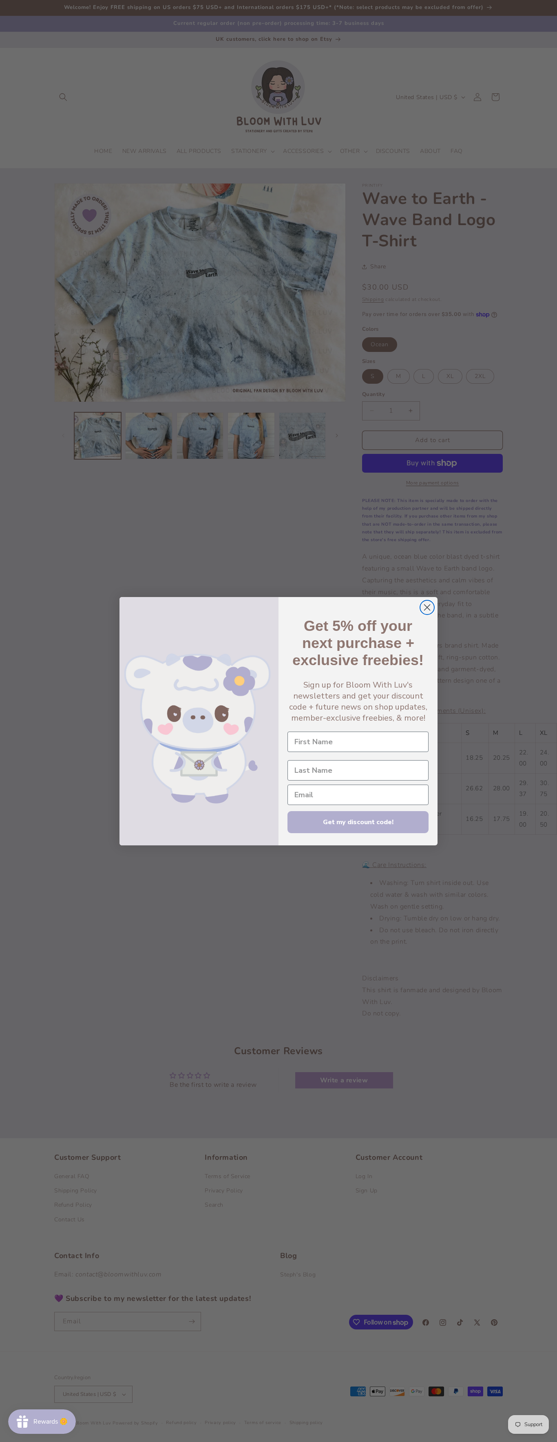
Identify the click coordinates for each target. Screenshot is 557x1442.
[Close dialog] (427, 607)
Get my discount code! (358, 822)
